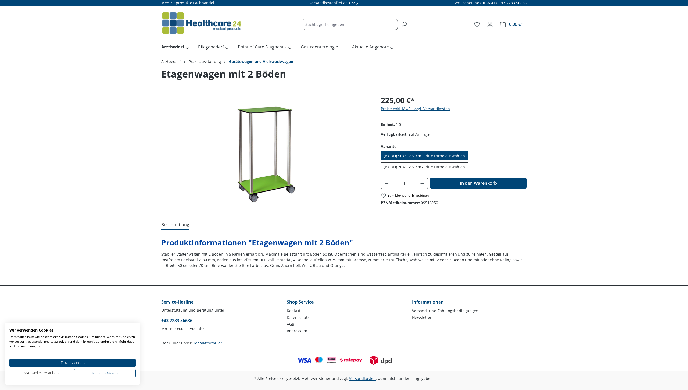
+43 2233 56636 (176, 320)
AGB (290, 324)
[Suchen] (404, 24)
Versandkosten (362, 378)
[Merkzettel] (477, 24)
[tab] (175, 225)
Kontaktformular (207, 343)
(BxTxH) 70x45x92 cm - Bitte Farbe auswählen (424, 166)
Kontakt (293, 310)
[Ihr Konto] (489, 24)
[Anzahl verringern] (386, 183)
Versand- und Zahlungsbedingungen (445, 310)
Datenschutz (298, 317)
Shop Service (300, 302)
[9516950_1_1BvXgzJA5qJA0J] (265, 152)
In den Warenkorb (478, 183)
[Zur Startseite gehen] (201, 23)
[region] (265, 152)
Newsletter (422, 317)
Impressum (297, 330)
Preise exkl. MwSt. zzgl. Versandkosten (415, 108)
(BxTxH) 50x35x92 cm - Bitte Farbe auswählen (424, 155)
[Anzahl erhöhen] (422, 183)
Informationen (428, 302)
